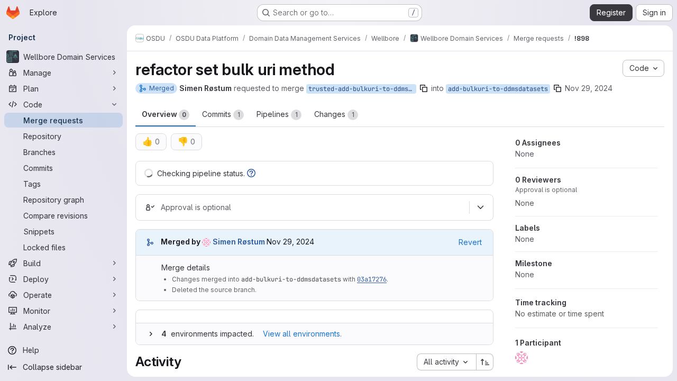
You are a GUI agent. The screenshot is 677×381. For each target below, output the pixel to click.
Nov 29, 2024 (588, 88)
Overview (164, 114)
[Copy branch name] (423, 88)
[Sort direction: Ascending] (485, 361)
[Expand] (150, 334)
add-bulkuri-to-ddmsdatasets (498, 89)
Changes (334, 114)
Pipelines (277, 114)
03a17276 (372, 279)
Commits (221, 114)
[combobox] (446, 361)
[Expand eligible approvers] (480, 207)
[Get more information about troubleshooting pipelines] (251, 173)
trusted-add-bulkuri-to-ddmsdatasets (362, 89)
